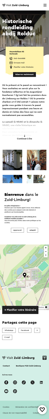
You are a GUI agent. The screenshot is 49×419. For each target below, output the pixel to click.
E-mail (7, 337)
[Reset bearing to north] (46, 255)
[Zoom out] (46, 251)
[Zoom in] (46, 248)
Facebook (25, 330)
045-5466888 (19, 58)
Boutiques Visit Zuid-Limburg (28, 366)
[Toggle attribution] (46, 307)
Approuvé (17, 230)
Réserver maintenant (24, 74)
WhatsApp (9, 330)
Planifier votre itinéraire (23, 67)
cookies (7, 222)
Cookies (6, 407)
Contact (6, 366)
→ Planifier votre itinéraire (20, 310)
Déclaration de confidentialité (27, 407)
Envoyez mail (19, 63)
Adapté (33, 230)
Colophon (37, 413)
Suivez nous (7, 375)
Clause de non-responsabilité (15, 413)
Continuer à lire (24, 139)
